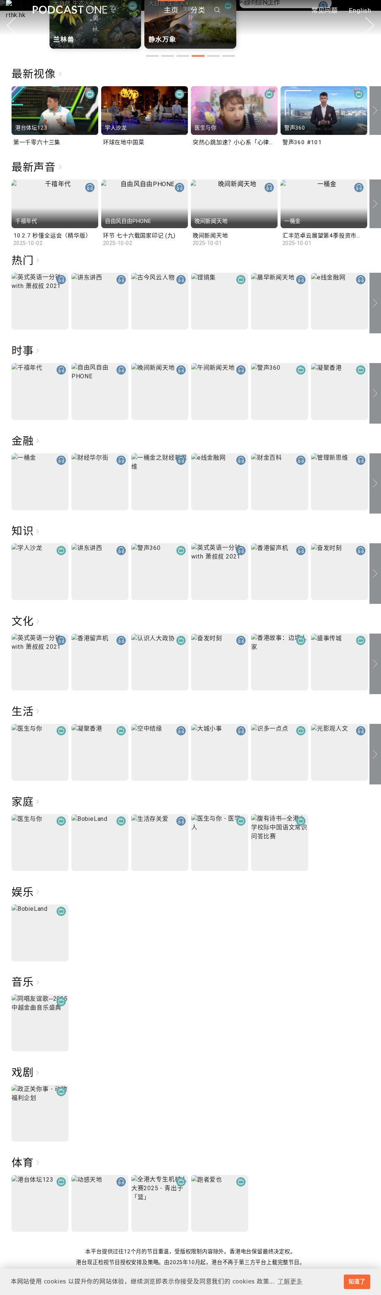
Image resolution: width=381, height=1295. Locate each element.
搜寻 (217, 9)
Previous (11, 25)
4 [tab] (198, 56)
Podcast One (70, 10)
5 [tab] (213, 56)
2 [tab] (167, 56)
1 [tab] (152, 56)
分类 (197, 10)
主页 (171, 10)
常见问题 (324, 10)
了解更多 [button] (290, 1281)
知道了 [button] (357, 1282)
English (360, 10)
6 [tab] (228, 56)
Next (369, 25)
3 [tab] (182, 56)
